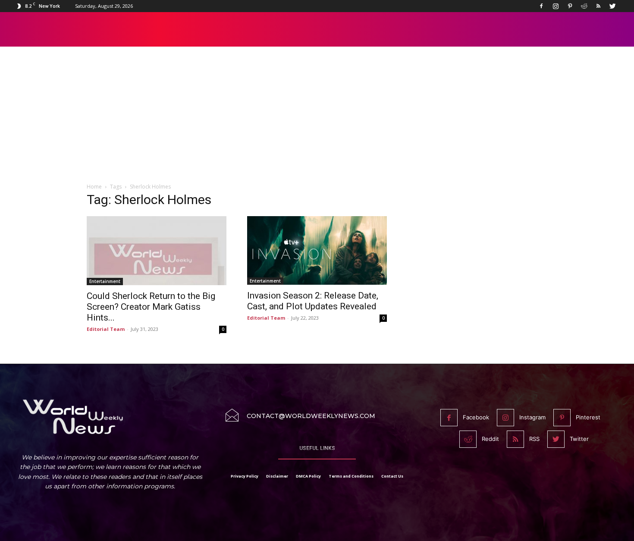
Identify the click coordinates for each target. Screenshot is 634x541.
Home (94, 186)
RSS (534, 438)
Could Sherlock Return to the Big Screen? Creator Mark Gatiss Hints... (151, 307)
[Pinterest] (569, 6)
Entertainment (104, 281)
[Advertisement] (317, 119)
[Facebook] (541, 6)
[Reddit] (584, 6)
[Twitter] (612, 6)
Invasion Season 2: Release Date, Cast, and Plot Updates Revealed (312, 300)
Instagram (532, 417)
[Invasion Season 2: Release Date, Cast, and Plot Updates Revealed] (317, 250)
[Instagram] (555, 6)
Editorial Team (106, 329)
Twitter (579, 438)
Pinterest (588, 417)
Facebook (476, 417)
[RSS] (598, 6)
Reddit (490, 438)
